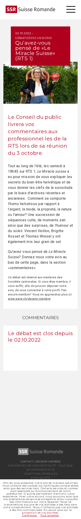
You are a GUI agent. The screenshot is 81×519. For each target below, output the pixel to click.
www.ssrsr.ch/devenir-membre (29, 298)
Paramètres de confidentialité (32, 465)
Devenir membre (48, 461)
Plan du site (40, 477)
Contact (26, 461)
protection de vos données (40, 512)
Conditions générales (40, 473)
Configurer (29, 515)
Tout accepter (49, 515)
